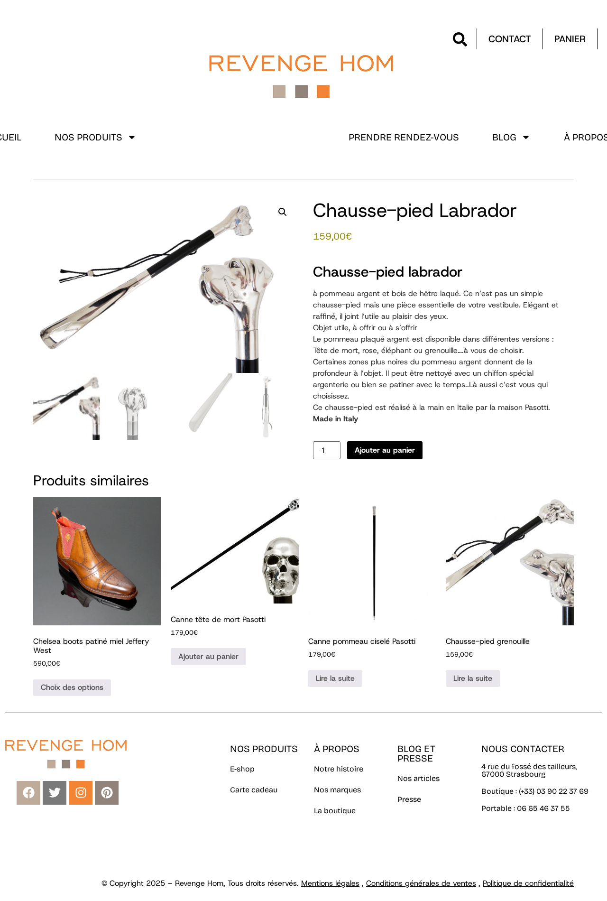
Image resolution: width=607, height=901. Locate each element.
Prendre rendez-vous (404, 137)
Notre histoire (338, 768)
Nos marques (337, 789)
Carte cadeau (253, 789)
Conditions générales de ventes (421, 883)
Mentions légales (330, 883)
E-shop (242, 768)
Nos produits (88, 137)
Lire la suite (335, 678)
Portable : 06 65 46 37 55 (525, 808)
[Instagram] (80, 793)
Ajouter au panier (385, 450)
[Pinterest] (107, 793)
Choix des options (72, 687)
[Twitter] (54, 793)
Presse (409, 799)
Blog (504, 137)
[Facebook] (28, 793)
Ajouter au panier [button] (208, 656)
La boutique (335, 810)
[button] (282, 212)
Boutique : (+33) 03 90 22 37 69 (535, 791)
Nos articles (418, 778)
